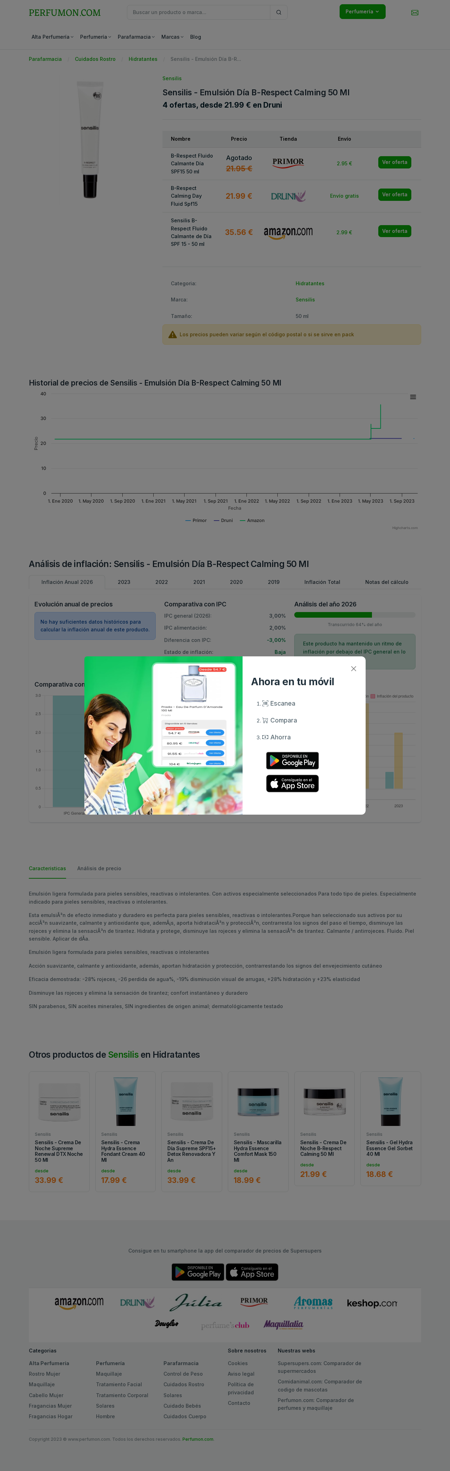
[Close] (353, 668)
